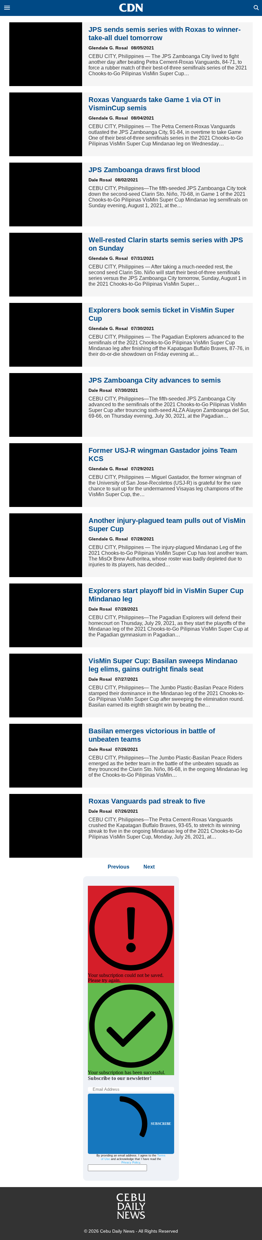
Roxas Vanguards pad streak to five (147, 801)
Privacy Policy (130, 1162)
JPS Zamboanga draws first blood (144, 170)
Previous (118, 866)
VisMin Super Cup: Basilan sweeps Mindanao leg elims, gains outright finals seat (163, 665)
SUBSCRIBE (161, 1124)
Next (149, 866)
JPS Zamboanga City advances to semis (155, 380)
